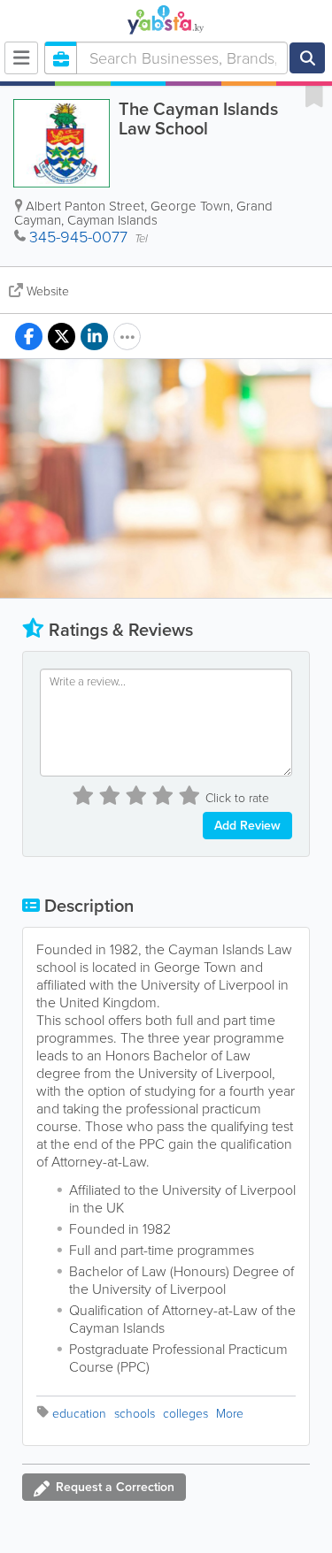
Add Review (247, 825)
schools (134, 1413)
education (79, 1413)
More (229, 1413)
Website (48, 291)
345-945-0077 (78, 237)
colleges (185, 1413)
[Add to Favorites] (314, 95)
